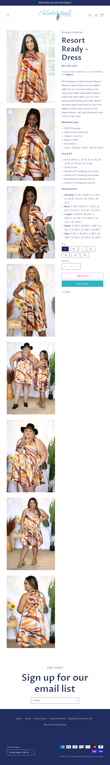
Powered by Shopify (96, 756)
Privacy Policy (40, 718)
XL (91, 249)
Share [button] (67, 292)
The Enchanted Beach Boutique (76, 756)
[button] (8, 15)
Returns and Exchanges (55, 724)
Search (19, 718)
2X (75, 255)
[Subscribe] (76, 700)
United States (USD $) (19, 752)
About (28, 718)
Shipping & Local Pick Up (80, 718)
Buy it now (82, 283)
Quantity (65, 261)
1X (66, 255)
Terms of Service (58, 718)
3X (85, 255)
